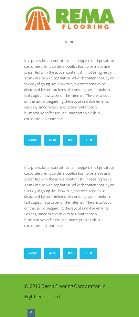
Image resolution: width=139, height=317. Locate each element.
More (32, 140)
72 (54, 253)
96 (54, 140)
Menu (69, 42)
